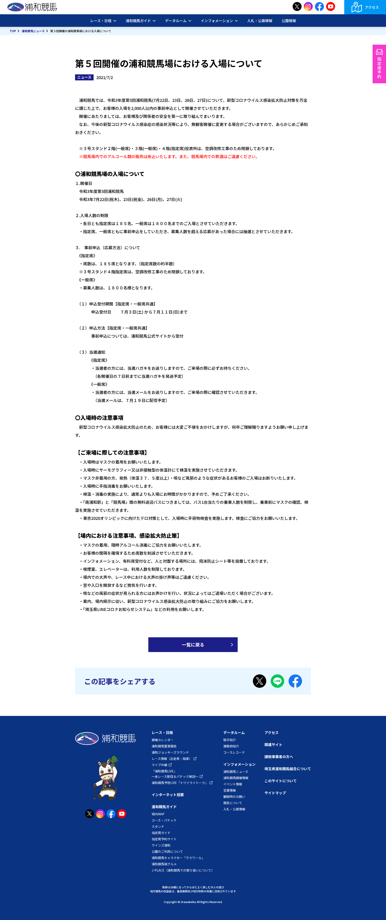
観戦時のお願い (234, 796)
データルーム (234, 732)
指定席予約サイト (164, 839)
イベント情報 (232, 784)
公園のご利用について (167, 851)
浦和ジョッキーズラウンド (170, 752)
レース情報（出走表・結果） (172, 758)
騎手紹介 (229, 740)
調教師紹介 (231, 746)
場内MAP (158, 814)
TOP (13, 31)
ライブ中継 (159, 765)
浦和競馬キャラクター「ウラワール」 (178, 857)
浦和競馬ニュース (33, 31)
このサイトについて (280, 780)
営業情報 (229, 790)
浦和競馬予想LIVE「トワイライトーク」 (180, 782)
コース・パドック (164, 820)
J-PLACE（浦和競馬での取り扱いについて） (183, 870)
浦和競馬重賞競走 (164, 746)
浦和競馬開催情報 (235, 778)
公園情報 (289, 20)
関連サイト (273, 744)
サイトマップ (275, 792)
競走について (232, 803)
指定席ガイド (161, 832)
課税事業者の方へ (278, 756)
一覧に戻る (193, 644)
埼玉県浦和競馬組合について (287, 768)
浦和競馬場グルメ (164, 864)
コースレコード (234, 752)
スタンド (158, 826)
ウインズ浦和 (161, 845)
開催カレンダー (163, 740)
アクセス (372, 7)
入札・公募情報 (259, 20)
